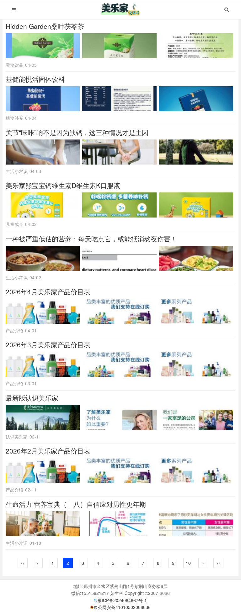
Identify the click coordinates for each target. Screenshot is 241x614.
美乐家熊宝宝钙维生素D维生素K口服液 (63, 185)
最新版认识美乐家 (32, 397)
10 (188, 563)
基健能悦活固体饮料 (35, 79)
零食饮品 (14, 65)
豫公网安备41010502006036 (122, 607)
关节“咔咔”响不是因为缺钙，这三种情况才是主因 (77, 132)
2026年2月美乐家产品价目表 (48, 450)
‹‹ (22, 563)
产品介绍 (14, 330)
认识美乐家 (17, 436)
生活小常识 (17, 171)
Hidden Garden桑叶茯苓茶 (45, 26)
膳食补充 (14, 118)
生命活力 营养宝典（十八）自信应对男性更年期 (76, 504)
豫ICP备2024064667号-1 (122, 600)
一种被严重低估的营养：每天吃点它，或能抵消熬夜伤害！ (91, 238)
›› (218, 563)
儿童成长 (14, 224)
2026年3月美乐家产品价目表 (48, 344)
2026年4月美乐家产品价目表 (48, 291)
